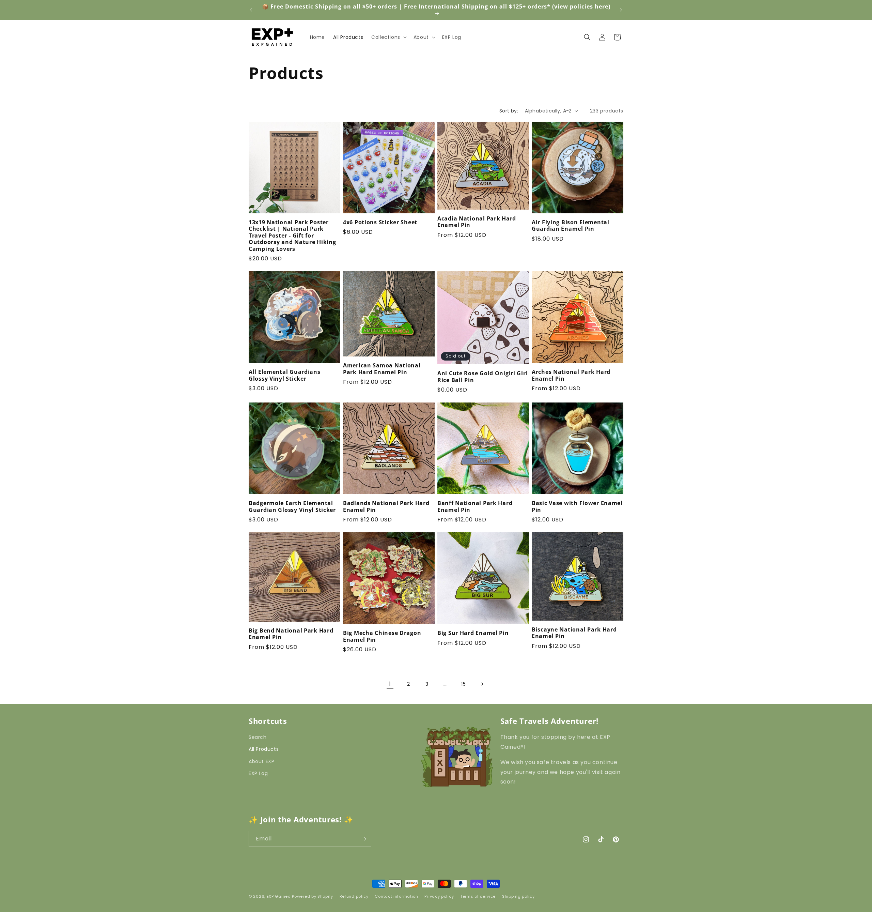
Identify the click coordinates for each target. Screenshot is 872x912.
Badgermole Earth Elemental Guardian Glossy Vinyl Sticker (292, 506)
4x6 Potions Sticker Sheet (380, 222)
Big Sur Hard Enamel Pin (473, 633)
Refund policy (354, 896)
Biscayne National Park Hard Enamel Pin (574, 633)
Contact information (396, 896)
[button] (388, 37)
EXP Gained (279, 896)
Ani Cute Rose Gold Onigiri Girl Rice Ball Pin (482, 376)
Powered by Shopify (312, 896)
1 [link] (390, 684)
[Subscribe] (363, 839)
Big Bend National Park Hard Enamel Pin (291, 634)
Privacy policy (439, 896)
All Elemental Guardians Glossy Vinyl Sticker (285, 375)
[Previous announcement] (251, 9)
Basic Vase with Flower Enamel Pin (577, 506)
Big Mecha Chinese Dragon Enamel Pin (382, 636)
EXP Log (258, 773)
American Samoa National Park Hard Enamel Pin (382, 369)
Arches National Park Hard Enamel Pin (571, 375)
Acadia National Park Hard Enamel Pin (476, 222)
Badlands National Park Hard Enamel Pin (386, 506)
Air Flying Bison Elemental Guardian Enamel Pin (570, 225)
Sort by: (508, 110)
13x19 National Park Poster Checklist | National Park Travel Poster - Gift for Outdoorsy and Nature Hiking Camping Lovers (292, 235)
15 (463, 684)
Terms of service (478, 896)
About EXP (261, 761)
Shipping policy (518, 896)
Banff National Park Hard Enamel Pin (474, 506)
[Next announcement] (620, 9)
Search (258, 737)
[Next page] (481, 684)
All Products (264, 749)
